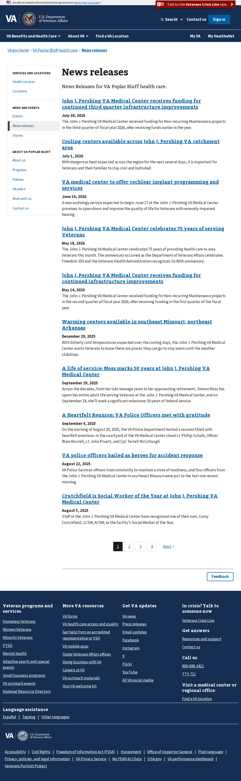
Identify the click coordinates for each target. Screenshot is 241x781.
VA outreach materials (81, 678)
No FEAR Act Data (127, 758)
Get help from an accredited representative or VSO (86, 635)
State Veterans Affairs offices (87, 654)
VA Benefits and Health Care (32, 36)
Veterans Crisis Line (198, 620)
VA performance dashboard (190, 758)
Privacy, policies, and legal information (37, 758)
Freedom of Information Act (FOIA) (85, 751)
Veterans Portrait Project (26, 766)
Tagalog (29, 716)
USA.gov (155, 758)
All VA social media (137, 680)
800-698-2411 (193, 666)
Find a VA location (197, 698)
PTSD (7, 645)
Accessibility (15, 751)
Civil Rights (41, 751)
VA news (129, 616)
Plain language (210, 751)
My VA (195, 36)
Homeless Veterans (19, 621)
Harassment (131, 751)
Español (9, 716)
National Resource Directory (27, 691)
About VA (76, 36)
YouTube (129, 672)
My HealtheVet (221, 36)
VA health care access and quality (90, 624)
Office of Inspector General (169, 751)
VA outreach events (19, 683)
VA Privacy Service (91, 758)
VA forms (70, 616)
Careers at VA (73, 670)
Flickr (127, 664)
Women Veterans (17, 629)
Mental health (15, 653)
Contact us (196, 19)
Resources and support (201, 638)
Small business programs (24, 675)
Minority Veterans (18, 637)
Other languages (55, 716)
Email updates (134, 632)
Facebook (130, 640)
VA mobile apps (75, 646)
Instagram (131, 648)
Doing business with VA (82, 662)
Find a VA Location (112, 36)
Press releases (134, 624)
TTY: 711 (189, 674)
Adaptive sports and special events (26, 664)
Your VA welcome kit (80, 686)
